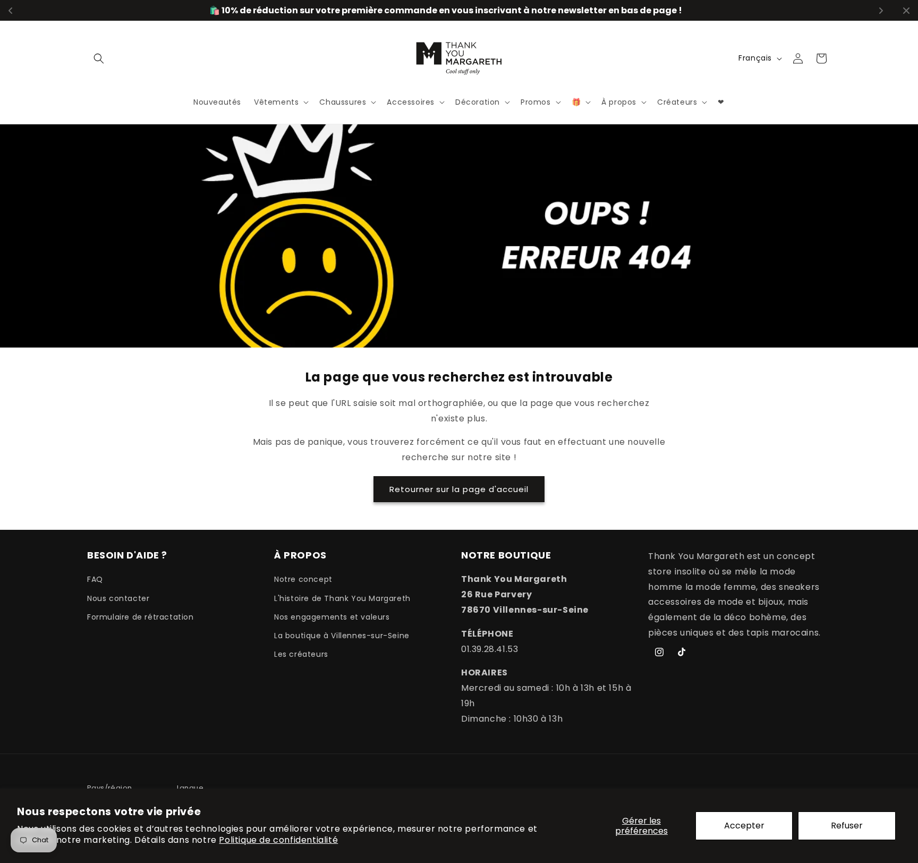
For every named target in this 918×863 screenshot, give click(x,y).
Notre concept (303, 579)
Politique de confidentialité (278, 840)
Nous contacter (118, 598)
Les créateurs (301, 654)
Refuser (847, 825)
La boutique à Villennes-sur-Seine (342, 635)
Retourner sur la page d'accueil (459, 489)
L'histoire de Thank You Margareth (342, 598)
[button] (98, 58)
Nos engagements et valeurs (332, 617)
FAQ (95, 579)
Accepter (744, 825)
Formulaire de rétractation (140, 617)
